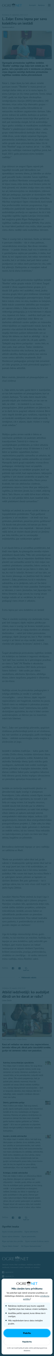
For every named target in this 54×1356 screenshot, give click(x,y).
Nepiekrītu (27, 1341)
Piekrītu (27, 1333)
